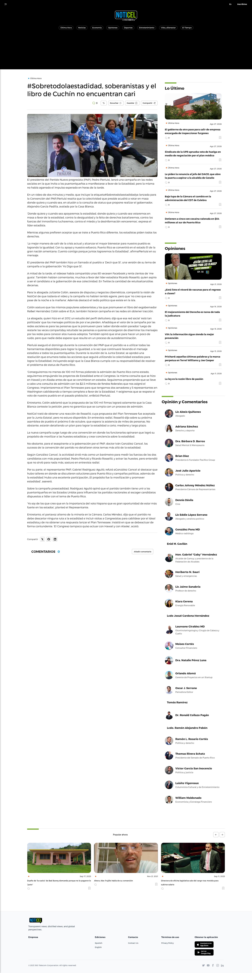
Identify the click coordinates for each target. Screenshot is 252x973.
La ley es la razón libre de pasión (184, 378)
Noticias (82, 28)
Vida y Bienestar (168, 28)
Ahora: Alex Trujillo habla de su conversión (46, 881)
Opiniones (112, 28)
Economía (97, 28)
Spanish (98, 943)
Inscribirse (242, 4)
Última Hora (66, 28)
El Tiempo (187, 28)
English (98, 947)
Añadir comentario (142, 552)
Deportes (128, 28)
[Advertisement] (126, 51)
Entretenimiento (146, 28)
